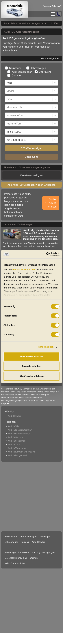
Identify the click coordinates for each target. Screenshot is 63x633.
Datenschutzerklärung (16, 558)
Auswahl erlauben (31, 366)
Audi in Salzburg (16, 437)
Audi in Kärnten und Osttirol (21, 451)
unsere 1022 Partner (23, 269)
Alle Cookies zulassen (31, 356)
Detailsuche (31, 156)
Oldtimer (17, 75)
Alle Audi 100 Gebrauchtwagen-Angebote (31, 184)
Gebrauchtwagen (31, 23)
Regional (25, 542)
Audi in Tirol (14, 444)
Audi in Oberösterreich (19, 433)
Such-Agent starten (52, 203)
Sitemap (34, 558)
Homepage (10, 552)
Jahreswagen (38, 68)
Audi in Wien (14, 426)
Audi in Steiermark (17, 440)
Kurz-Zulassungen (22, 71)
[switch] (55, 315)
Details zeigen (46, 346)
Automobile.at (10, 23)
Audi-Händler (14, 416)
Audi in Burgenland (17, 455)
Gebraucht (45, 71)
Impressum (23, 552)
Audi (46, 23)
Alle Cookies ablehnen (31, 376)
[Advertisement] (31, 496)
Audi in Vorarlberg (17, 448)
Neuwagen (15, 68)
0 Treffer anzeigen (31, 148)
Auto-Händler (38, 542)
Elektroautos (11, 536)
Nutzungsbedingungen (43, 552)
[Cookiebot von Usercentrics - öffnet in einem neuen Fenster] (46, 254)
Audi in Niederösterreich (20, 430)
